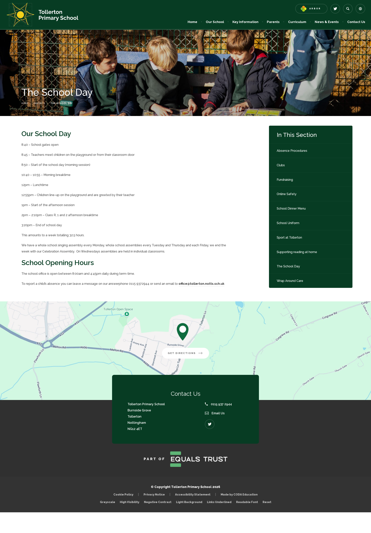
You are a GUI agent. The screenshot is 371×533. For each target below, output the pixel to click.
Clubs (281, 165)
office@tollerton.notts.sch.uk (201, 284)
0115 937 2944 (221, 404)
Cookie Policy (123, 494)
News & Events (327, 22)
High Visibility (129, 502)
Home (192, 22)
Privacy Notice (154, 494)
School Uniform (288, 223)
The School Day (288, 266)
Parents (273, 22)
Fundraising (285, 180)
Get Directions (188, 355)
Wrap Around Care (290, 281)
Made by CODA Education (240, 494)
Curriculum (297, 22)
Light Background (189, 502)
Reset (267, 502)
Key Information (245, 22)
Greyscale (107, 502)
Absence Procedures (292, 151)
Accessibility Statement (192, 494)
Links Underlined (219, 502)
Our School (215, 22)
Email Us (218, 413)
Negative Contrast (157, 502)
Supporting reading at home (297, 252)
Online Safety (286, 194)
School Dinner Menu (291, 208)
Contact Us (356, 22)
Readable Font (247, 502)
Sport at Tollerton (289, 237)
